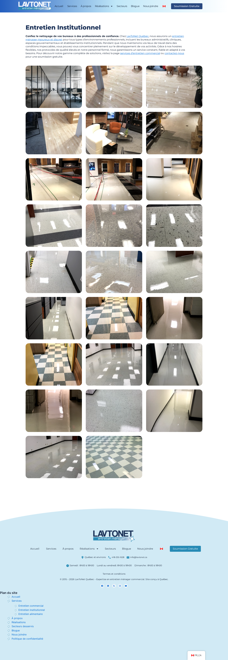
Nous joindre (150, 6)
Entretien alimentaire (30, 614)
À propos (86, 6)
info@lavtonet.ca (138, 557)
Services (72, 6)
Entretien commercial (30, 605)
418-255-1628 (118, 557)
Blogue (135, 6)
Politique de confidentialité (27, 638)
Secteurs (122, 6)
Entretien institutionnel (31, 609)
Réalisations (102, 6)
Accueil (59, 6)
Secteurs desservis (23, 626)
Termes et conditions (114, 573)
